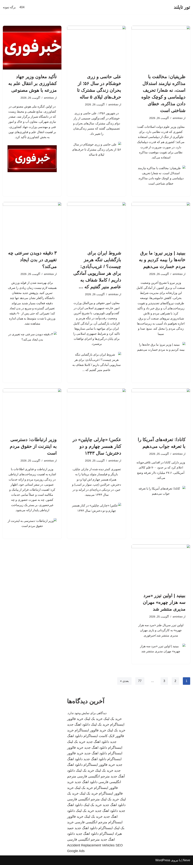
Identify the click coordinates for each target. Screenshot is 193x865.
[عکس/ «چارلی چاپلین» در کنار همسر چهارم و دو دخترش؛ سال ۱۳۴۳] (96, 410)
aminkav (178, 118)
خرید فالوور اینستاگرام (90, 730)
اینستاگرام (115, 747)
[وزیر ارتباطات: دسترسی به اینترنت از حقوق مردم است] (32, 410)
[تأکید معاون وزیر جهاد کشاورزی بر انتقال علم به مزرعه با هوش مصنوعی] (32, 48)
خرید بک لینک (112, 719)
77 (140, 681)
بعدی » (124, 681)
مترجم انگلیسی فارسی (93, 776)
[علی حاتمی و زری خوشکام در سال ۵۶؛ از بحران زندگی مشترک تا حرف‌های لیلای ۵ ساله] (96, 48)
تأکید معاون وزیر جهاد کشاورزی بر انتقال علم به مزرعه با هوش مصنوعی (32, 83)
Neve (186, 860)
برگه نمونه (9, 7)
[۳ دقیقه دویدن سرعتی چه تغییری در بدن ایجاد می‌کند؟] (32, 224)
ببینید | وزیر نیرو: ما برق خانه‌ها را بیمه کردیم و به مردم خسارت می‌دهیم (162, 259)
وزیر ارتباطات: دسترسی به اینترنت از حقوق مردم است (33, 446)
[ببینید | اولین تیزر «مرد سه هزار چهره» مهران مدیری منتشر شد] (161, 566)
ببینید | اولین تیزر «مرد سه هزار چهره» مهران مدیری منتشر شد (164, 602)
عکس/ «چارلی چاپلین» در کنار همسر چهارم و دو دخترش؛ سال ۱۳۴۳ (97, 446)
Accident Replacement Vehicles (91, 845)
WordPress (162, 860)
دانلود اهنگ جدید (78, 724)
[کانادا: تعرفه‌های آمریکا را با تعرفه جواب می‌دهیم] (161, 410)
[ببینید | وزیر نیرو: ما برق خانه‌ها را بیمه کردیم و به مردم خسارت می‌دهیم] (161, 224)
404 (22, 7)
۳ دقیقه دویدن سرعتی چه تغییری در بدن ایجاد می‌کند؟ (32, 259)
